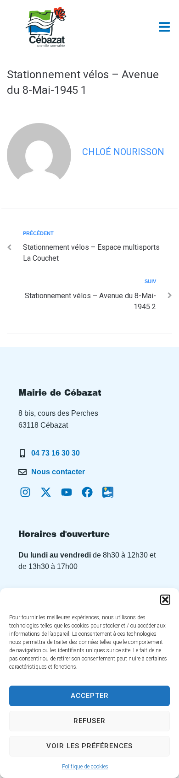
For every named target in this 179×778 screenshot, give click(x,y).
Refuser (89, 721)
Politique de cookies (85, 766)
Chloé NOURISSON (123, 151)
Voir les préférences (89, 746)
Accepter (90, 696)
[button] (165, 599)
